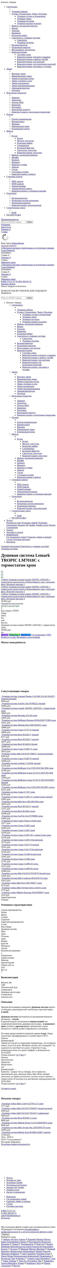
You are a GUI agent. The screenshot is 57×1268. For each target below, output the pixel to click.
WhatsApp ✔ (14, 635)
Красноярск (48, 1246)
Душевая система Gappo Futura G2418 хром (21, 821)
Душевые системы (25, 42)
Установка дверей (29, 523)
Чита (39, 1263)
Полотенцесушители (21, 47)
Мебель (9, 131)
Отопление (11, 193)
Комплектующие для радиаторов (26, 205)
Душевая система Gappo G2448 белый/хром (21, 854)
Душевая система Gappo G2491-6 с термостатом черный (27, 797)
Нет (22, 1055)
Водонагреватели (19, 45)
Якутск (16, 1266)
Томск (5, 1261)
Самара (30, 1258)
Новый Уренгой (43, 1251)
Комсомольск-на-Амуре (21, 1246)
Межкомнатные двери (22, 76)
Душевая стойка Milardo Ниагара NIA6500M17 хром (25, 892)
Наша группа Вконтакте (12, 1147)
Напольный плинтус (21, 109)
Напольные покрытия (16, 93)
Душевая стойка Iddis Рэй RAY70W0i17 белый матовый (27, 1108)
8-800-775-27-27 (8, 281)
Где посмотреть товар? (16, 537)
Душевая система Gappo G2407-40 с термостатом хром (26, 835)
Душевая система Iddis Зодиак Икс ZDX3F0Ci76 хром (26, 1127)
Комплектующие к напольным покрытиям (31, 112)
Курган (4, 1249)
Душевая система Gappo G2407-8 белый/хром (22, 840)
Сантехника (11, 7)
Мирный (24, 1249)
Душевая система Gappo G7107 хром (18, 792)
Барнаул (40, 1239)
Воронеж (5, 1244)
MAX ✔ (4, 635)
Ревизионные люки (20, 126)
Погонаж (16, 90)
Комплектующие (19, 52)
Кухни (20, 138)
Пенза (3, 1256)
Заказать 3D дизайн (26, 525)
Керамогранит (18, 121)
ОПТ (49, 635)
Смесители (22, 40)
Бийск (4, 1242)
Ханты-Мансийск (9, 1263)
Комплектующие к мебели (24, 174)
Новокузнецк (16, 1251)
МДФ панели (18, 184)
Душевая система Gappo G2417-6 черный (20, 845)
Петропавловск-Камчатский (26, 1256)
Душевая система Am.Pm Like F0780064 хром (22, 816)
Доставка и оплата (14, 532)
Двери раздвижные (20, 83)
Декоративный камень (22, 188)
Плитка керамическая (21, 119)
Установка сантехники (16, 1185)
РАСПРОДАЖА (13, 215)
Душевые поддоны (25, 21)
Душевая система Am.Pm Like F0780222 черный (23, 703)
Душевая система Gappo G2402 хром (18, 825)
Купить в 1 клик (8, 637)
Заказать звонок (8, 284)
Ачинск (22, 1239)
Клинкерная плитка (21, 129)
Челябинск (31, 1263)
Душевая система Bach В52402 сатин (18, 811)
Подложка (16, 107)
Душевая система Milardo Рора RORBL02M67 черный (26, 1132)
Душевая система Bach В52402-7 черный (20, 739)
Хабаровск (49, 1261)
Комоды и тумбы (19, 165)
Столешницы (23, 145)
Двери (9, 69)
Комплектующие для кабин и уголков (34, 66)
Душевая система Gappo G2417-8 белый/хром (22, 849)
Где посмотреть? (38, 635)
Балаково (32, 1239)
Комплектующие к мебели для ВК (32, 59)
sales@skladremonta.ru (10, 1215)
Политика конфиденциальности (15, 1144)
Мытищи (40, 1249)
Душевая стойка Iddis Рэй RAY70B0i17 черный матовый (27, 754)
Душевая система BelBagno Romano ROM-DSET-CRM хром (29, 720)
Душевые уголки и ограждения (31, 16)
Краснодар (37, 1246)
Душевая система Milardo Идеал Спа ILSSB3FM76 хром (27, 1123)
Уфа (39, 1261)
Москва (32, 1249)
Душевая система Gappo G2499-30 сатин (20, 868)
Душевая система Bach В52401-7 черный (20, 734)
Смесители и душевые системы (26, 38)
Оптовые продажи (21, 539)
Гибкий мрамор (19, 186)
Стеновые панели (14, 176)
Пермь (10, 1256)
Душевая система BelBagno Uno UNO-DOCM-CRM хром (27, 768)
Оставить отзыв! (8, 1088)
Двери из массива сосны (23, 78)
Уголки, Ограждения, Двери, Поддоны (29, 14)
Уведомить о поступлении (28, 637)
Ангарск (14, 1239)
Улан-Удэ (23, 1261)
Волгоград (46, 1242)
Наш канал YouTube (10, 1149)
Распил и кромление (15, 1192)
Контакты (10, 542)
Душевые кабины (20, 11)
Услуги (9, 520)
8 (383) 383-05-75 (23, 281)
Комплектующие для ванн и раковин (33, 57)
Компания (11, 1197)
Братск (24, 1242)
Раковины (16, 33)
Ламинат (16, 98)
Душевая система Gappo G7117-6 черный (20, 730)
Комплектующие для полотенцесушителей (36, 64)
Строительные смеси (15, 208)
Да (17, 1055)
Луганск (14, 1249)
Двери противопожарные (23, 86)
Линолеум (16, 100)
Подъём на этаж (13, 523)
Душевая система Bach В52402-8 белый (19, 744)
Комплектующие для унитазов (31, 62)
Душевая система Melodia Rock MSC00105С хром (24, 725)
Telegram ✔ (26, 635)
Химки (21, 1263)
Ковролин (16, 105)
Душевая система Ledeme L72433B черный (21, 763)
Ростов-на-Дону (8, 1258)
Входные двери (19, 74)
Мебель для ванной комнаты (25, 26)
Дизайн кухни (42, 525)
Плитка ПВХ (18, 102)
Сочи (53, 1258)
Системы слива (24, 54)
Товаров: (6, 257)
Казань (50, 1244)
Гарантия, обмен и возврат (39, 537)
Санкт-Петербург (42, 1258)
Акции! (9, 530)
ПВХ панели (17, 181)
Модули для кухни (25, 141)
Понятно (5, 1234)
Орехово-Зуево (43, 1254)
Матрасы (16, 162)
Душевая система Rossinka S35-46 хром (19, 715)
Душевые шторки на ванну (29, 23)
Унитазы (15, 31)
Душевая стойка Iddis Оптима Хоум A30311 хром (24, 888)
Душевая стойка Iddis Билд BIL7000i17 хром (22, 883)
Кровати (15, 160)
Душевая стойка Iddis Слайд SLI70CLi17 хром (22, 1104)
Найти (29, 222)
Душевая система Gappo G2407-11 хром (20, 749)
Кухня (14, 136)
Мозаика (15, 124)
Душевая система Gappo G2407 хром (18, 830)
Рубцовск (20, 1258)
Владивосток (35, 1242)
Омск (24, 1254)
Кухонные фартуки (25, 148)
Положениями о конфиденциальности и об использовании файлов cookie (26, 1230)
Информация (12, 535)
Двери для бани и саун (22, 81)
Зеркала (15, 167)
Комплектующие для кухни (29, 153)
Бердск (47, 1239)
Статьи (9, 539)
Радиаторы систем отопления (25, 200)
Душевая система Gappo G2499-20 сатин (20, 864)
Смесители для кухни (27, 150)
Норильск (5, 1254)
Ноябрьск (14, 1254)
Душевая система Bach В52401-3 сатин (19, 1118)
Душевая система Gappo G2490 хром (18, 859)
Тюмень (12, 1261)
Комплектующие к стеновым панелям (29, 191)
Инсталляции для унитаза (23, 50)
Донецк (15, 1244)
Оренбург (31, 1254)
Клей (14, 212)
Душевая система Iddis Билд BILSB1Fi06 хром (22, 801)
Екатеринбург (27, 1244)
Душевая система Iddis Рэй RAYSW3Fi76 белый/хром (26, 873)
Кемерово (5, 1246)
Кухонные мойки (19, 35)
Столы (15, 169)
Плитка (9, 114)
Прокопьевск (45, 1256)
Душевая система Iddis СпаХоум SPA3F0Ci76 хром (25, 878)
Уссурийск (32, 1261)
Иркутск (40, 1244)
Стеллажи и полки (20, 172)
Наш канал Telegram (10, 1151)
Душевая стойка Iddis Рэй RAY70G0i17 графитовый (25, 1113)
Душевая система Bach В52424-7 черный (20, 806)
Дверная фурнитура (21, 88)
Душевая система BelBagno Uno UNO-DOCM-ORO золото (28, 787)
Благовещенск (13, 1242)
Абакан (6, 1239)
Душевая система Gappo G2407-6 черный (20, 758)
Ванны (15, 28)
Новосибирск (18, 243)
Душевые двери (24, 19)
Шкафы (15, 157)
